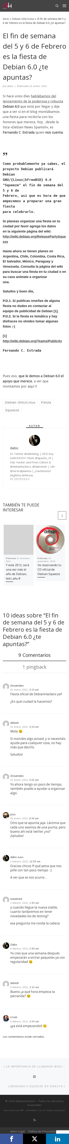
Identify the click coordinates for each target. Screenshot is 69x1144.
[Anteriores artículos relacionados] (53, 515)
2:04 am (34, 1021)
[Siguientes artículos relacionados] (62, 515)
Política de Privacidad (41, 1131)
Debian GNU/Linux (23, 19)
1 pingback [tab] (34, 666)
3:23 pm (34, 727)
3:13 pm (34, 689)
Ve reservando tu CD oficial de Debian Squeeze (49, 569)
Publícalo (34, 1138)
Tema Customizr (55, 1110)
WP (22, 1110)
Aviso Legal (17, 1131)
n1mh (13, 1017)
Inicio (6, 19)
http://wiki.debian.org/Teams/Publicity (32, 341)
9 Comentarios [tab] (34, 655)
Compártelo (11, 1138)
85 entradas (20, 479)
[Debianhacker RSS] (34, 1120)
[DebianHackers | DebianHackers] (7, 5)
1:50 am (34, 903)
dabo (10, 86)
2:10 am (34, 987)
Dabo (13, 944)
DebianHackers (26, 1101)
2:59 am (34, 948)
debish (14, 723)
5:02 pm (34, 780)
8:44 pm (34, 818)
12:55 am (35, 861)
